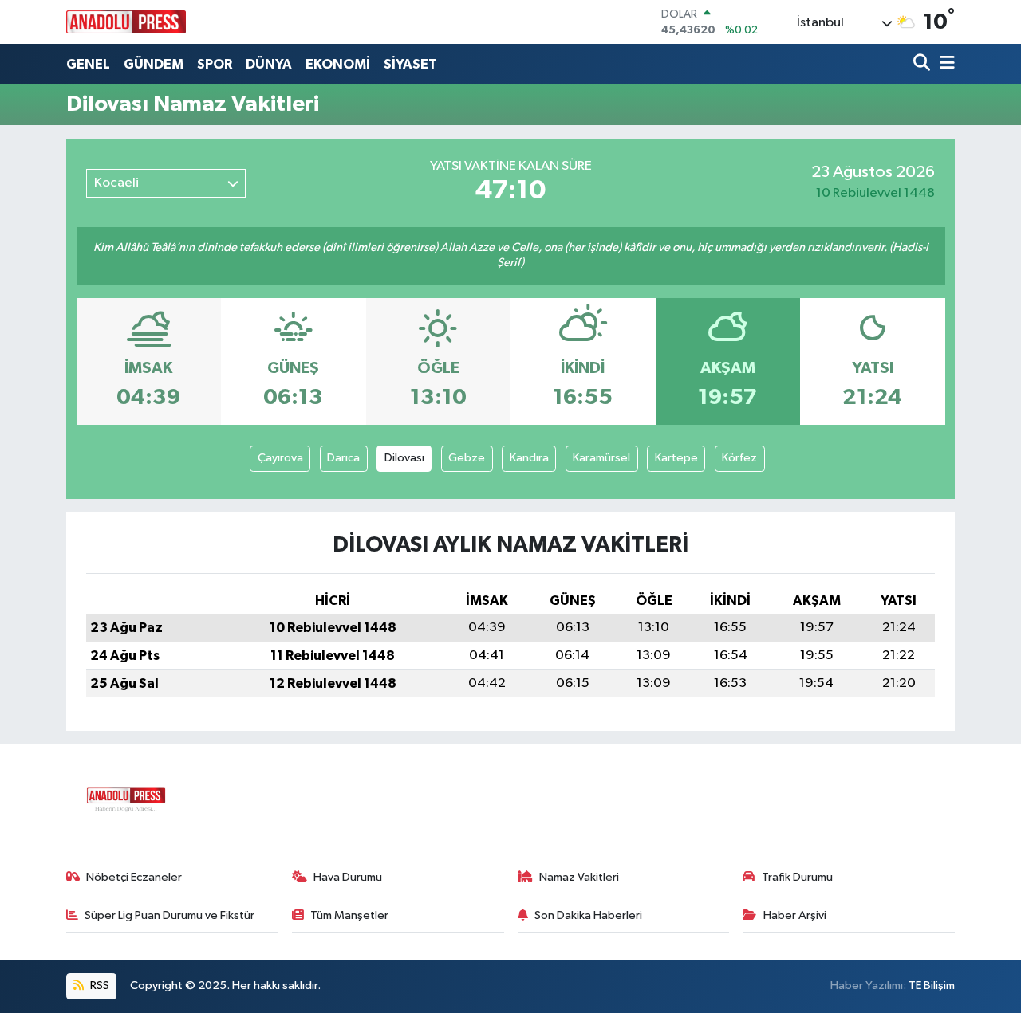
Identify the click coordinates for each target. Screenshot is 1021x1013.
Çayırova (280, 458)
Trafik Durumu (797, 877)
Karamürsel (601, 458)
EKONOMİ (338, 64)
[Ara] (923, 64)
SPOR (214, 64)
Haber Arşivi (794, 915)
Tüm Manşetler (349, 915)
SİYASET (410, 64)
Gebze (466, 458)
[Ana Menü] (944, 64)
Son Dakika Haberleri (588, 915)
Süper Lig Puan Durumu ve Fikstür (169, 915)
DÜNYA (269, 64)
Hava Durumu (347, 877)
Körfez (739, 458)
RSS (98, 985)
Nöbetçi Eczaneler (134, 877)
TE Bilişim (932, 985)
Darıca (343, 458)
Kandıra (529, 458)
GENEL (88, 64)
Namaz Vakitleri (579, 877)
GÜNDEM (153, 64)
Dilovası (404, 458)
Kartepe (676, 458)
